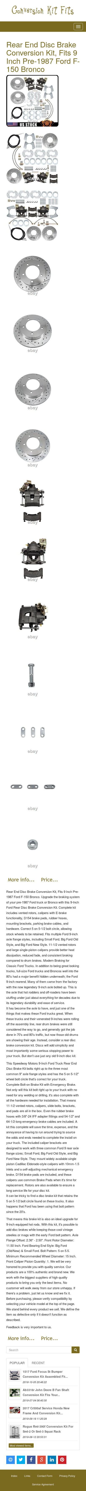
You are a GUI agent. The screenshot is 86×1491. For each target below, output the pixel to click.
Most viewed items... (21, 1445)
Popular (17, 1362)
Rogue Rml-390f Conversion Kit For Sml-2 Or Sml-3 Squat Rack (48, 1428)
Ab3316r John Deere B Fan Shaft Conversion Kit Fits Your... (46, 1392)
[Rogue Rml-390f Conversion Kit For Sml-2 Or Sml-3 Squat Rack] (15, 1430)
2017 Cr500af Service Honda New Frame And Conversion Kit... (46, 1410)
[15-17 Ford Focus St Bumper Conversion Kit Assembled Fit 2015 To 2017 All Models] (15, 1375)
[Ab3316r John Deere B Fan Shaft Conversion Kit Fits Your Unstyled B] (15, 1393)
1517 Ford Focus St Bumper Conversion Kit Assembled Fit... (45, 1374)
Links (27, 1475)
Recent (38, 1362)
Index (14, 1475)
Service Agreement (43, 1484)
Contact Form (44, 1475)
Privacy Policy (67, 1475)
